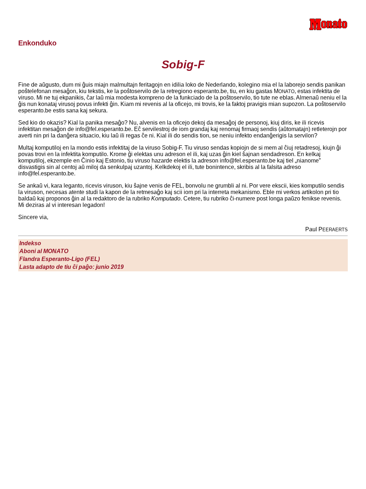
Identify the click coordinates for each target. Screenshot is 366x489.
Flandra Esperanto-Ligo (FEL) (59, 259)
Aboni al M (43, 251)
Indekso (30, 243)
